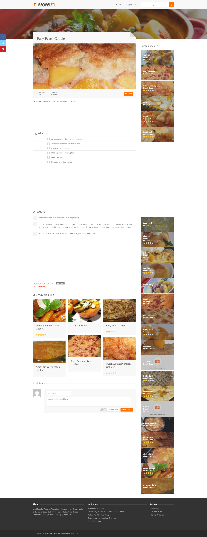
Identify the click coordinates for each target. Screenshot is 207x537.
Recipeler (53, 533)
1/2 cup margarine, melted (61, 162)
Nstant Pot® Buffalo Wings (98, 515)
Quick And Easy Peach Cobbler (118, 365)
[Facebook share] (3, 37)
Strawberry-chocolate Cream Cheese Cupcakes (106, 512)
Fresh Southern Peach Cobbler (47, 327)
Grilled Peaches (79, 325)
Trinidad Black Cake (96, 509)
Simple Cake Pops (95, 521)
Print (129, 94)
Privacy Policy (156, 512)
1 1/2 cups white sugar (60, 148)
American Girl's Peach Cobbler (48, 368)
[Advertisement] (84, 117)
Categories (130, 5)
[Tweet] (3, 43)
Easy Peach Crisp (115, 325)
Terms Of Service (158, 515)
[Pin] (3, 49)
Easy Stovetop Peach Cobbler (82, 363)
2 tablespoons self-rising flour (63, 153)
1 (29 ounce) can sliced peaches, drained (67, 139)
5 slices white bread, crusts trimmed (65, 144)
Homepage (155, 509)
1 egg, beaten (56, 157)
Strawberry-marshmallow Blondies (102, 518)
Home (118, 5)
